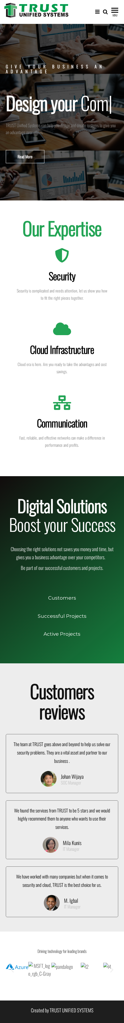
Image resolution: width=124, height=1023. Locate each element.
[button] (25, 167)
